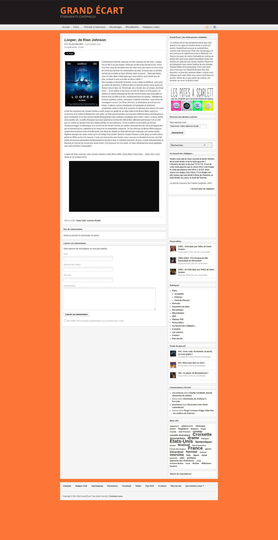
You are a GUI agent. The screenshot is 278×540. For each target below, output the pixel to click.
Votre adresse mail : (178, 122)
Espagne (205, 438)
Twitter (211, 27)
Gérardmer (177, 451)
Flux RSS (207, 27)
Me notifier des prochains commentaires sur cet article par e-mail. (95, 321)
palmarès (173, 458)
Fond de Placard (182, 300)
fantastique (203, 441)
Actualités (179, 294)
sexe (188, 463)
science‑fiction (176, 463)
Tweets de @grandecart (180, 474)
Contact (175, 335)
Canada (173, 432)
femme (173, 445)
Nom (66, 254)
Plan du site (177, 338)
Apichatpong (97, 486)
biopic (203, 429)
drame (193, 438)
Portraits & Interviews (95, 27)
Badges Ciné (81, 486)
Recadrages (115, 27)
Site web (67, 275)
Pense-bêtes (178, 322)
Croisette (202, 434)
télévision (206, 463)
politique (191, 458)
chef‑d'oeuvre (184, 432)
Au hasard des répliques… (184, 326)
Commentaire (69, 286)
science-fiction (94, 220)
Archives (162, 486)
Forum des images (177, 449)
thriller (196, 463)
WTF (174, 316)
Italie (188, 455)
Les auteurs (177, 332)
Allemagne (200, 426)
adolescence (187, 426)
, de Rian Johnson (85, 40)
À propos (176, 329)
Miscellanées (132, 27)
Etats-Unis (81, 220)
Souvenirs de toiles (181, 307)
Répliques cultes (151, 27)
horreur (191, 451)
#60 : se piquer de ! (193, 373)
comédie (197, 431)
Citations (67, 486)
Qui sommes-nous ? (194, 486)
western (173, 466)
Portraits (176, 303)
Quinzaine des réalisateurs (182, 461)
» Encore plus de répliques (202, 189)
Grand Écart (92, 10)
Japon (196, 455)
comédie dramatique (180, 435)
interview (177, 455)
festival (184, 445)
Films (75, 27)
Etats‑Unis (181, 441)
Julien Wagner (75, 44)
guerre (208, 449)
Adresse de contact (72, 264)
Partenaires (112, 486)
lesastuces (177, 405)
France (195, 448)
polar (182, 458)
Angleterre (183, 429)
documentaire (177, 438)
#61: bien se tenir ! (191, 363)
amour (173, 429)
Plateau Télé (177, 319)
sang (199, 461)
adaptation (174, 426)
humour (203, 452)
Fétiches (178, 297)
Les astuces (177, 393)
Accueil (66, 27)
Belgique (194, 429)
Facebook (214, 27)
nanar (204, 455)
